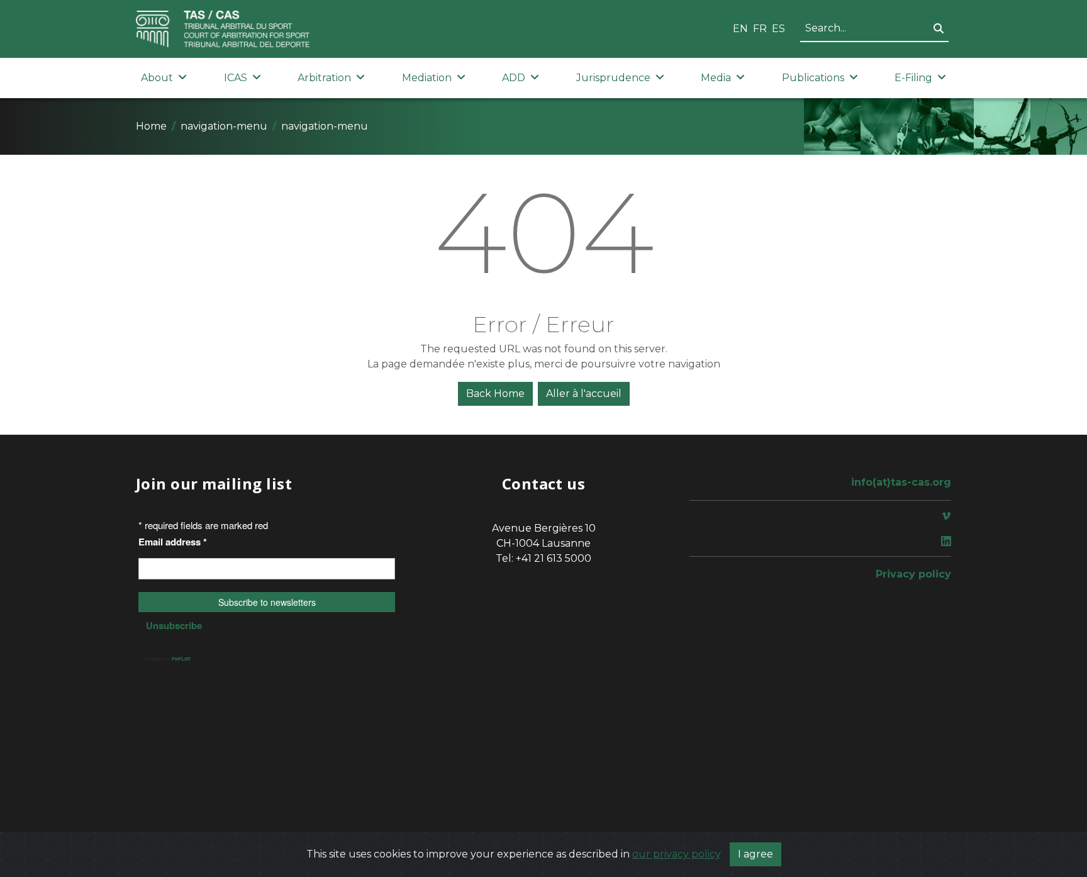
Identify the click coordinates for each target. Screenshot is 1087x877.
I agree (755, 854)
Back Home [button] (495, 393)
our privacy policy (676, 854)
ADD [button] (513, 78)
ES (778, 29)
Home (151, 126)
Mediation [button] (427, 78)
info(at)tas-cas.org (901, 482)
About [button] (157, 78)
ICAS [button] (235, 78)
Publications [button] (813, 78)
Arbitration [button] (324, 78)
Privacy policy (913, 574)
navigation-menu (224, 126)
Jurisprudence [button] (613, 78)
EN (740, 29)
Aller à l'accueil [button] (584, 393)
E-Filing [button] (913, 78)
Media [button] (716, 78)
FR (760, 29)
